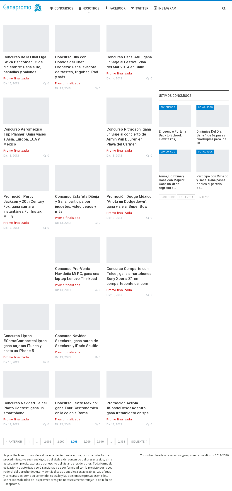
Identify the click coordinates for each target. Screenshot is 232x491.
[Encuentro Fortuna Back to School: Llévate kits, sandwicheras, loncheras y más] (175, 116)
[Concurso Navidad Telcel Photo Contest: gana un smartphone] (26, 384)
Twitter (141, 8)
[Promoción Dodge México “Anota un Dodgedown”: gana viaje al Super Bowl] (129, 178)
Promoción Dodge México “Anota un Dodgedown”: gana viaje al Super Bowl (129, 201)
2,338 (121, 441)
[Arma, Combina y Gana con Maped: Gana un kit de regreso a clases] (175, 161)
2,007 (60, 441)
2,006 (47, 441)
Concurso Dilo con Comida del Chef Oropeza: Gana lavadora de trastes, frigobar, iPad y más (76, 67)
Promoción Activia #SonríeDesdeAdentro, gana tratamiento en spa (127, 408)
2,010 (100, 441)
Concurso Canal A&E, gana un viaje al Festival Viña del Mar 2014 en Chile (129, 62)
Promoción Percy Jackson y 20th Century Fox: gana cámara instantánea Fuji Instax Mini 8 (23, 206)
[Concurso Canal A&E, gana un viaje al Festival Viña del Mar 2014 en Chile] (129, 38)
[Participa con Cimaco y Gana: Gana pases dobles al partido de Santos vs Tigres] (212, 161)
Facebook (117, 8)
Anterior (15, 441)
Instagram (167, 8)
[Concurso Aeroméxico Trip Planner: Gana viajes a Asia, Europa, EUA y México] (26, 111)
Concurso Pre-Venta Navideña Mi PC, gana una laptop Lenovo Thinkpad (77, 273)
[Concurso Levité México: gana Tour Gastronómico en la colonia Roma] (78, 384)
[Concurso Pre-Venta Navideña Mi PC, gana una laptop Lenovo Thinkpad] (78, 250)
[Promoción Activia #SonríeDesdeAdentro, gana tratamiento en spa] (129, 384)
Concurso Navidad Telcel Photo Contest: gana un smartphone (25, 408)
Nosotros (90, 8)
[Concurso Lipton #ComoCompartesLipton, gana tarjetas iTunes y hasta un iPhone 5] (26, 317)
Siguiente (138, 441)
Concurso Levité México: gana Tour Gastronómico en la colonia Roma (76, 408)
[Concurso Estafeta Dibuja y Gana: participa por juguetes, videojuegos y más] (78, 178)
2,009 (87, 441)
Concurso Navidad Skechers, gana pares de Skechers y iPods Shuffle (76, 341)
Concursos (63, 8)
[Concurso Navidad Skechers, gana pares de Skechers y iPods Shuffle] (78, 317)
